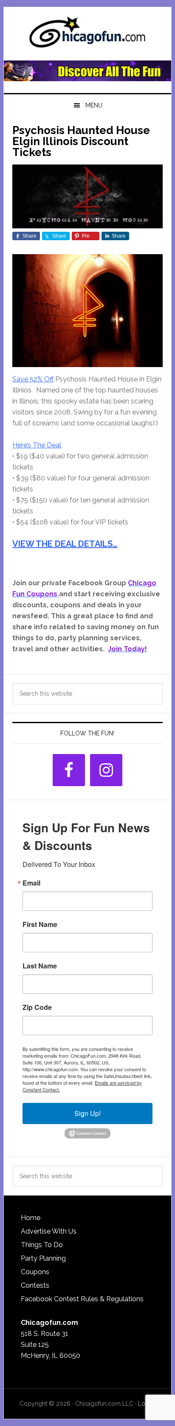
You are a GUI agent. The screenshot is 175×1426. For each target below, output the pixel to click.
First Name (40, 924)
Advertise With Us (48, 1231)
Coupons (35, 1272)
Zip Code (37, 1007)
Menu (93, 105)
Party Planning (43, 1258)
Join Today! (127, 649)
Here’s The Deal (36, 445)
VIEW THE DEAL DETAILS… (64, 544)
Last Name (40, 966)
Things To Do (42, 1245)
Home (30, 1218)
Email (31, 883)
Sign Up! (87, 1113)
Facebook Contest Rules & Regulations (82, 1299)
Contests (35, 1285)
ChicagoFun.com (87, 35)
